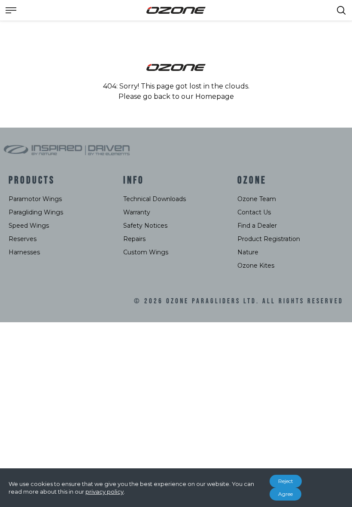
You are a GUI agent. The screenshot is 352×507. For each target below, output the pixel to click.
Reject (285, 481)
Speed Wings (29, 225)
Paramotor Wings (35, 199)
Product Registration (268, 239)
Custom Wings (145, 252)
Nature (247, 252)
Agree (285, 494)
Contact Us (254, 212)
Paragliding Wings (36, 212)
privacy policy (104, 491)
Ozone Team (256, 199)
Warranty (136, 212)
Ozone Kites (255, 265)
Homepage (214, 96)
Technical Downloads (154, 199)
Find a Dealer (257, 225)
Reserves (22, 239)
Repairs (134, 239)
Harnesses (24, 252)
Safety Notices (145, 225)
